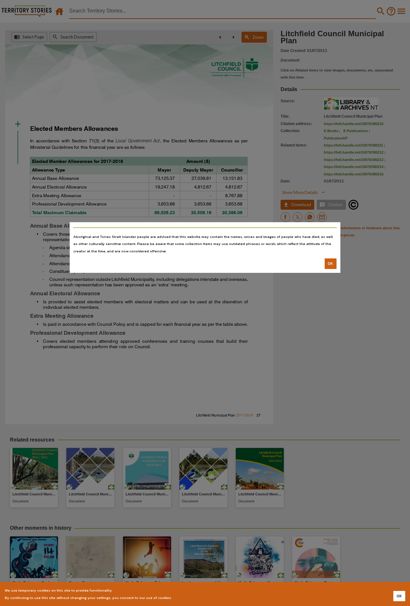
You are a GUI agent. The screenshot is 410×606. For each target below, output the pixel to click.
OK (330, 263)
